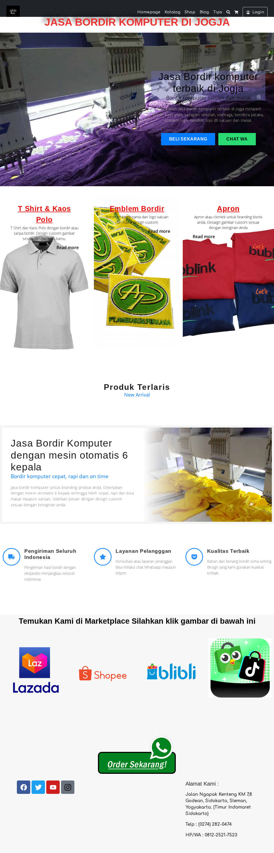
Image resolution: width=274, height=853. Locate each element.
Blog (204, 12)
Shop (190, 12)
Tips (217, 12)
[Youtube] (53, 787)
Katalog (172, 12)
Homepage (148, 12)
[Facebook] (23, 787)
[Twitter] (38, 787)
